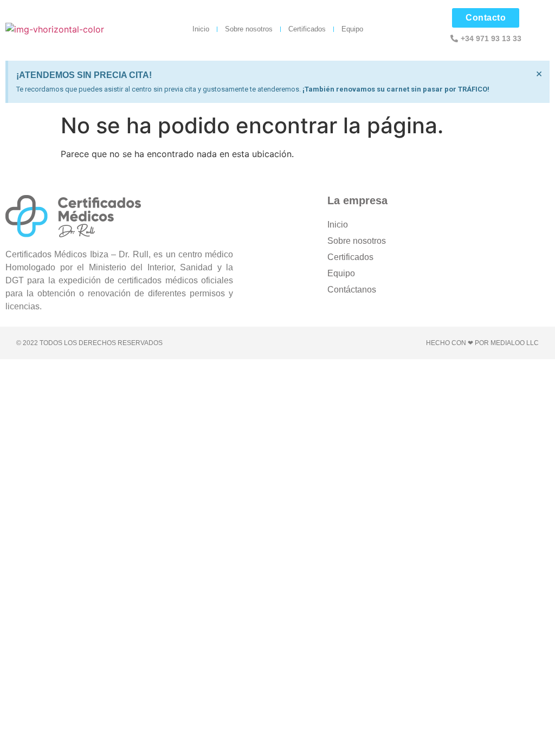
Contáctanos (351, 289)
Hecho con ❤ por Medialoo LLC (482, 343)
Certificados (307, 29)
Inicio (200, 29)
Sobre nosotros (249, 29)
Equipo (352, 29)
